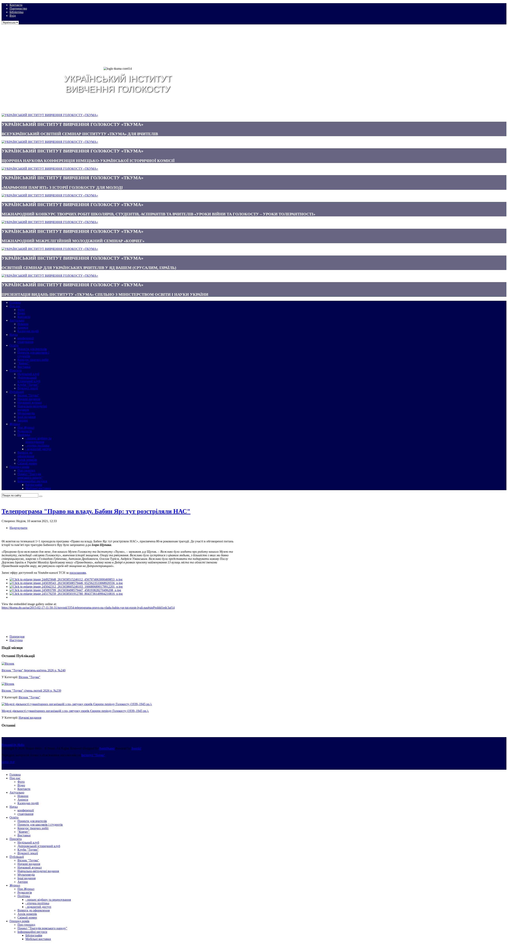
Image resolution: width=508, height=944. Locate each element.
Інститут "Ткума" (93, 755)
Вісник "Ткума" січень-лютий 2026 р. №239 (31, 690)
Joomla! (136, 748)
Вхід (13, 15)
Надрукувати (18, 527)
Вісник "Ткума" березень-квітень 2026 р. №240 (33, 670)
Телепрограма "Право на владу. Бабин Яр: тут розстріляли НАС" (96, 511)
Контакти (16, 5)
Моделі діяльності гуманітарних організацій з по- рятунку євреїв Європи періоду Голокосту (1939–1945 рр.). (75, 711)
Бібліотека (16, 12)
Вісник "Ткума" (29, 677)
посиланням (77, 572)
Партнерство (18, 8)
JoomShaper (107, 748)
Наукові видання (30, 717)
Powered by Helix (13, 744)
